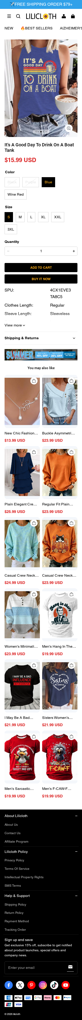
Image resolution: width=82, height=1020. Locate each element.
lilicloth (16, 1014)
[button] (9, 16)
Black (12, 182)
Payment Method (17, 921)
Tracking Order (15, 929)
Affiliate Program (16, 841)
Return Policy (14, 913)
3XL (11, 229)
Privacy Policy (14, 860)
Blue (48, 182)
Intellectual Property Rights (24, 877)
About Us (11, 824)
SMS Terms (13, 885)
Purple (30, 182)
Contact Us (12, 833)
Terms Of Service (17, 868)
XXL (57, 217)
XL (43, 217)
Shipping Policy (15, 904)
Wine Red (16, 194)
